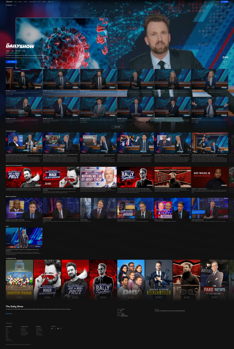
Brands (7, 336)
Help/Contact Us (39, 328)
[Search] (52, 1)
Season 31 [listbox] (17, 67)
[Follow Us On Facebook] (52, 328)
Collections (8, 332)
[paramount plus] (9, 2)
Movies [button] (25, 1)
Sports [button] (44, 1)
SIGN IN (217, 1)
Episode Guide (9, 313)
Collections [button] (32, 1)
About (15, 5)
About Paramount (39, 333)
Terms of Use (23, 328)
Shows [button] (20, 1)
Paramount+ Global (9, 340)
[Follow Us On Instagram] (61, 328)
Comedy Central (124, 315)
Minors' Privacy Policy (24, 333)
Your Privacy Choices (24, 332)
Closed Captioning (39, 329)
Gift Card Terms (23, 329)
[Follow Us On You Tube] (58, 328)
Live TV (39, 1)
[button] (24, 147)
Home (15, 1)
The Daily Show (9, 5)
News (49, 1)
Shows (7, 329)
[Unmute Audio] (226, 61)
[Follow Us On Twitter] (55, 328)
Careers (37, 332)
